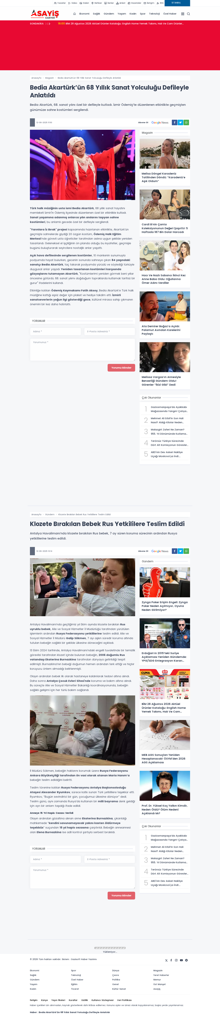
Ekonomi (84, 13)
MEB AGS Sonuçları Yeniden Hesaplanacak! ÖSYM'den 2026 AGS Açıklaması (108, 23)
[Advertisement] (110, 49)
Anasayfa (36, 77)
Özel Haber (169, 13)
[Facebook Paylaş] (174, 122)
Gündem (109, 13)
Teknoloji (154, 13)
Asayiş (48, 948)
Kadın (133, 13)
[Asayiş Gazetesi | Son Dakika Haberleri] (45, 13)
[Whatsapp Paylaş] (186, 122)
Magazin (49, 77)
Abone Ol (143, 122)
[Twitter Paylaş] (180, 122)
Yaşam (122, 13)
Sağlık (96, 13)
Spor (142, 13)
